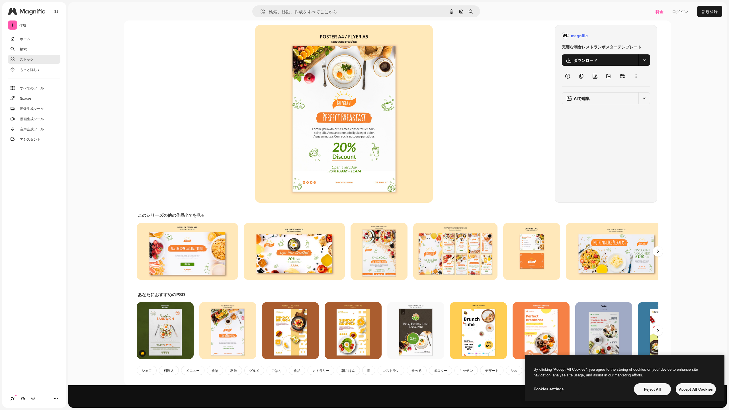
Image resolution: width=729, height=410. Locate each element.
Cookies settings (549, 388)
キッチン (466, 370)
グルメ (254, 370)
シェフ (147, 370)
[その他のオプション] (636, 76)
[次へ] (658, 251)
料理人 (169, 370)
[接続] (12, 398)
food (514, 370)
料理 (233, 370)
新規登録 (710, 11)
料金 (660, 11)
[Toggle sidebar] (55, 11)
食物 (215, 370)
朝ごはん (348, 370)
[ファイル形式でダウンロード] (644, 60)
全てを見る (195, 215)
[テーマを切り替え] (33, 398)
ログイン (680, 11)
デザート (492, 370)
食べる (416, 370)
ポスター (440, 370)
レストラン (391, 370)
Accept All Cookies (696, 389)
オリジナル (294, 36)
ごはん (276, 370)
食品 (297, 370)
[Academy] (22, 398)
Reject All (652, 389)
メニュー (193, 370)
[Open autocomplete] (260, 11)
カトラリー (320, 370)
